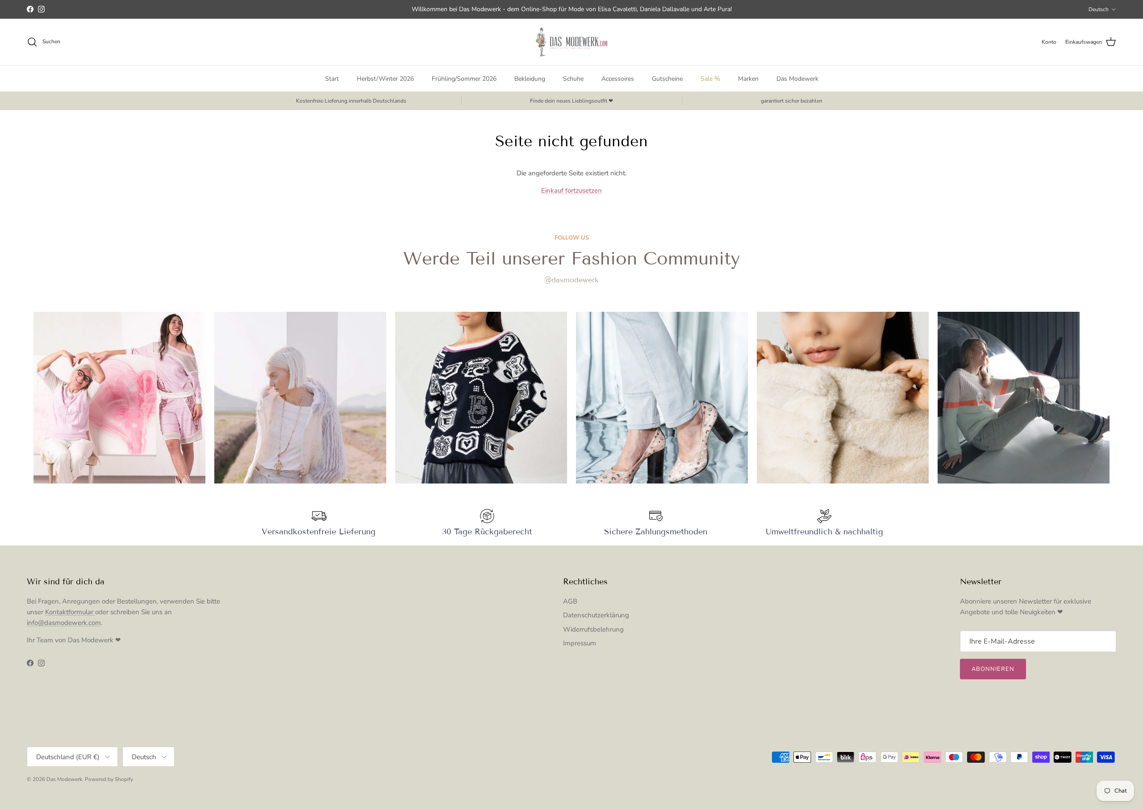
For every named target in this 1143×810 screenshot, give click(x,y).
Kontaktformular (70, 612)
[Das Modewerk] (571, 42)
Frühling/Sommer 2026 (464, 78)
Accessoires (617, 78)
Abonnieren (993, 669)
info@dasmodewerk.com (64, 622)
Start (332, 78)
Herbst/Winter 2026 (385, 78)
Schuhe (573, 78)
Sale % (710, 78)
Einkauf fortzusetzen (571, 190)
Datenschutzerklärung (596, 615)
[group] (119, 398)
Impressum (579, 643)
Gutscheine (667, 78)
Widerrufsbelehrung (593, 629)
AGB (570, 601)
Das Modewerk (797, 78)
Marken (748, 78)
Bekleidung (529, 78)
